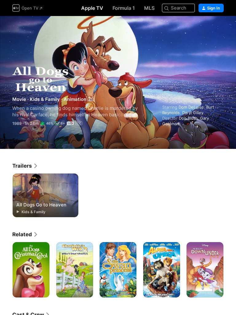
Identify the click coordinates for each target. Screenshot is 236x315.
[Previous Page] (6, 270)
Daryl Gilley (192, 112)
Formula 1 (123, 8)
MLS (149, 8)
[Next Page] (230, 270)
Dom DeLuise (191, 107)
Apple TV (92, 8)
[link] (25, 165)
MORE (131, 115)
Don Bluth (188, 118)
